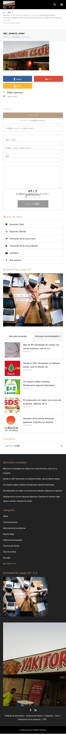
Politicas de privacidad (12, 540)
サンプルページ (9, 564)
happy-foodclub (26, 730)
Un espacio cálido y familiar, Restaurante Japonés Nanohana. (29, 485)
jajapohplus (18, 93)
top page (6, 558)
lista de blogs (8, 534)
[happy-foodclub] (9, 5)
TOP (44, 719)
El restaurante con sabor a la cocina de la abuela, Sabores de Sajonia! (32, 491)
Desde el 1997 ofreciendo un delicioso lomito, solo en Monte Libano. (31, 479)
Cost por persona (10, 522)
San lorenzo (15, 260)
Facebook (30, 710)
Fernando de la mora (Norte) (24, 246)
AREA (5, 516)
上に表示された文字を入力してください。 (33, 194)
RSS (36, 710)
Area (57, 716)
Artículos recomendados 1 (48, 336)
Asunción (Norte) (18, 231)
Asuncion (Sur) (17, 224)
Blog (9, 12)
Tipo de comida (9, 552)
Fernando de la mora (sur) (22, 238)
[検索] (54, 4)
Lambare (14, 253)
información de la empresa (14, 528)
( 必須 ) (11, 140)
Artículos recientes (18, 336)
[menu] (61, 4)
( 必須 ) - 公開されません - (19, 148)
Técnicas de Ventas (11, 546)
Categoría (49, 716)
